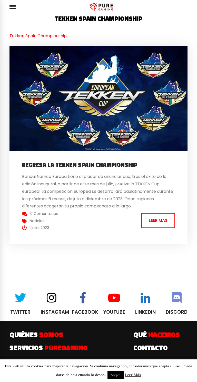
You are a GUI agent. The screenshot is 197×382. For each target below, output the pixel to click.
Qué (156, 334)
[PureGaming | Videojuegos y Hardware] (102, 7)
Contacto (150, 347)
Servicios (48, 347)
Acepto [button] (116, 375)
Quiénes (36, 334)
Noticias (37, 220)
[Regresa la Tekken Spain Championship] (102, 98)
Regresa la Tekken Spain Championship (79, 164)
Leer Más (133, 375)
